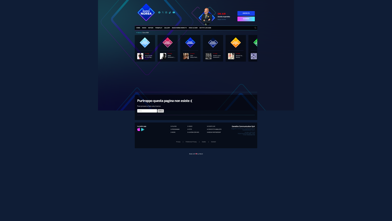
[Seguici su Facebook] (159, 12)
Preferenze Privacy (191, 141)
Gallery (167, 27)
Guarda (246, 19)
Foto (190, 129)
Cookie (204, 141)
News (173, 132)
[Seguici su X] (163, 12)
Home (138, 27)
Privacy (178, 141)
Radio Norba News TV (179, 27)
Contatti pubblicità (214, 129)
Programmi (175, 129)
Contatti (213, 141)
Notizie (150, 27)
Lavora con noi (193, 132)
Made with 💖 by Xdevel (196, 153)
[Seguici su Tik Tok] (170, 12)
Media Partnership (214, 132)
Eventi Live (211, 126)
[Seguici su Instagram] (166, 12)
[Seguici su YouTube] (174, 12)
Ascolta (246, 13)
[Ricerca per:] (147, 111)
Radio (144, 27)
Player (174, 126)
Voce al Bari (193, 27)
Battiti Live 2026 (205, 27)
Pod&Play (158, 27)
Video (190, 126)
